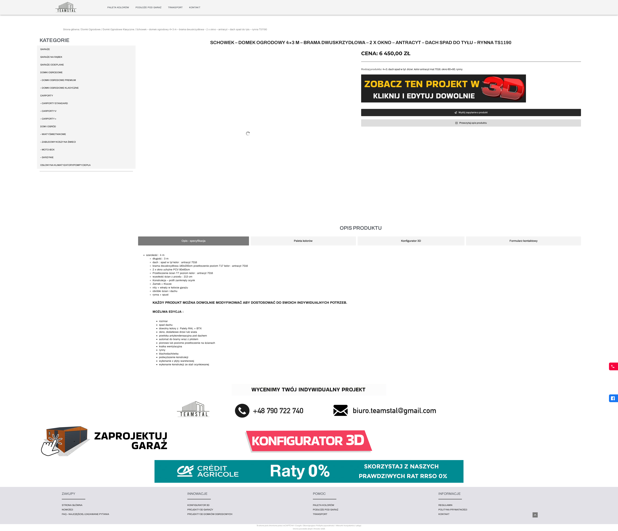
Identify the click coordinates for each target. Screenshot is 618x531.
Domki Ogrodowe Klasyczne (118, 29)
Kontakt (194, 7)
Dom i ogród (48, 126)
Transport (175, 7)
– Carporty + (48, 118)
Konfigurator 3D (198, 505)
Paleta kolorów (118, 7)
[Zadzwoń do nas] (613, 366)
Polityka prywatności (452, 509)
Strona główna (71, 29)
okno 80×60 (448, 69)
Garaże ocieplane (52, 64)
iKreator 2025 (319, 529)
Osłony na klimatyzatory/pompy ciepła (65, 165)
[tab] (193, 240)
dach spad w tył (397, 69)
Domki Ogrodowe (91, 29)
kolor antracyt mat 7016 (427, 69)
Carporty (46, 95)
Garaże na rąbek (51, 57)
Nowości (67, 509)
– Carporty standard (54, 103)
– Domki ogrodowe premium (58, 80)
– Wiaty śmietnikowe (53, 134)
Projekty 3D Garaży (200, 509)
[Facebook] (613, 398)
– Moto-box (47, 149)
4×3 (385, 69)
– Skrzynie (47, 157)
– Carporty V (48, 111)
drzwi (410, 69)
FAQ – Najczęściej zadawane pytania (85, 514)
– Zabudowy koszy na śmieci (58, 142)
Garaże (45, 49)
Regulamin (445, 505)
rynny (459, 69)
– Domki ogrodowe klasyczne (59, 88)
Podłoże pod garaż (148, 7)
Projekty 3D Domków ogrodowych (209, 514)
